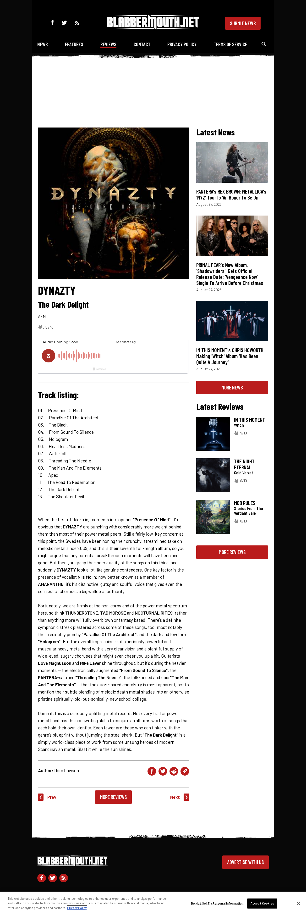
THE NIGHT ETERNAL (244, 464)
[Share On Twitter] (162, 771)
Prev (51, 797)
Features (74, 44)
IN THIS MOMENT (249, 419)
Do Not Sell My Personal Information (217, 903)
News (42, 44)
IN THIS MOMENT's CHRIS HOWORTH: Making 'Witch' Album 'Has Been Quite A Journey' (230, 356)
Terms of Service (230, 44)
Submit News (243, 23)
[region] (153, 904)
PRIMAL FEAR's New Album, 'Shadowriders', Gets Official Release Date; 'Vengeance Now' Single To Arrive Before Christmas (229, 273)
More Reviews (113, 797)
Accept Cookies (262, 903)
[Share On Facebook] (152, 771)
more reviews (232, 552)
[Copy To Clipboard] (184, 771)
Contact (142, 44)
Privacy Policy (182, 44)
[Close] (298, 903)
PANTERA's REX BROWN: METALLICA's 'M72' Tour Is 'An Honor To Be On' (231, 194)
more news (232, 387)
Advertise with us (245, 862)
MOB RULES (244, 503)
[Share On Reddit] (173, 771)
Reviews (108, 44)
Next (175, 797)
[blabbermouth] (153, 27)
